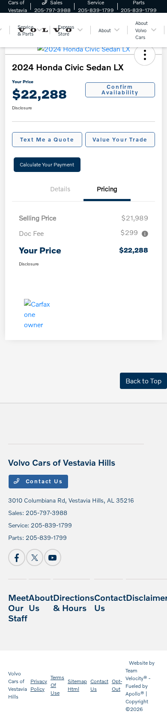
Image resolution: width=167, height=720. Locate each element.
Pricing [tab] (107, 189)
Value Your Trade (119, 139)
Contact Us (43, 481)
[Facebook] (16, 557)
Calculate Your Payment (47, 164)
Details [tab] (60, 189)
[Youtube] (52, 557)
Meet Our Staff (18, 607)
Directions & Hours (73, 602)
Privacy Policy (38, 685)
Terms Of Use (57, 685)
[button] (144, 55)
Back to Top (143, 381)
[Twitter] (34, 557)
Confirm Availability (120, 89)
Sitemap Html (77, 685)
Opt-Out (117, 685)
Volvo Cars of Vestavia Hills (17, 685)
